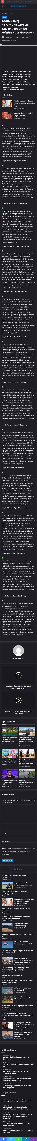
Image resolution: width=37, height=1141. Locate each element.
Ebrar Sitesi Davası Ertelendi (12, 975)
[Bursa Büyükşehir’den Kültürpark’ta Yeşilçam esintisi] (10, 731)
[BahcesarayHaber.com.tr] (18, 6)
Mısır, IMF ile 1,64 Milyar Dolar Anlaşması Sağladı (23, 943)
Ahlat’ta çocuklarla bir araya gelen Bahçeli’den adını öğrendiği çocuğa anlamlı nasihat (17, 1015)
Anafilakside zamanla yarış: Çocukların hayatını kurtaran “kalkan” (24, 103)
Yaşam (12, 13)
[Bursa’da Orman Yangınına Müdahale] (7, 999)
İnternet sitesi (6, 841)
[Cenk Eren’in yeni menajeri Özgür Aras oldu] (7, 115)
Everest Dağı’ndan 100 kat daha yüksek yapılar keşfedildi (23, 1034)
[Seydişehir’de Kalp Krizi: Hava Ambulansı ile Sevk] (7, 885)
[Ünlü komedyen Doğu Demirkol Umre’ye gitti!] (10, 773)
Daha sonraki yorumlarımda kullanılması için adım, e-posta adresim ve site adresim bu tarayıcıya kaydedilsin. (18, 851)
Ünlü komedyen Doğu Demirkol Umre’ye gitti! (9, 782)
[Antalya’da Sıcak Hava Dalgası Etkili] (7, 990)
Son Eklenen (18, 869)
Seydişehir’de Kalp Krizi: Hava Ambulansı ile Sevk (23, 884)
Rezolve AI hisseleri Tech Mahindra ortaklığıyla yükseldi (14, 893)
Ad (3, 826)
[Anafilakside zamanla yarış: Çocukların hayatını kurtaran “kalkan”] (7, 103)
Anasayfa (6, 13)
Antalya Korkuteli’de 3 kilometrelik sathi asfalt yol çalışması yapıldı (27, 740)
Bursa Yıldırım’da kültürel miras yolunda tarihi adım (26, 762)
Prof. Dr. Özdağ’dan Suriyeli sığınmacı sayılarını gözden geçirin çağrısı (15, 969)
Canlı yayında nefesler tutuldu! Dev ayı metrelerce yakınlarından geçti (24, 1025)
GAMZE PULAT (18, 658)
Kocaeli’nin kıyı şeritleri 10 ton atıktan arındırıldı (27, 782)
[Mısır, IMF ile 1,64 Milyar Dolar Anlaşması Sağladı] (7, 944)
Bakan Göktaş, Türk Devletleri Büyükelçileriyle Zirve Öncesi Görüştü (23, 960)
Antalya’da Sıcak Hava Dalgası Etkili (22, 989)
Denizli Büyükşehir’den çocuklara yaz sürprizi (10, 761)
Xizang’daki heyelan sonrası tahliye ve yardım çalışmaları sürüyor (16, 917)
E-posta (4, 834)
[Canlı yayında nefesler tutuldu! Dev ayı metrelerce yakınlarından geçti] (7, 1025)
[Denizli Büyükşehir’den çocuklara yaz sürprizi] (10, 753)
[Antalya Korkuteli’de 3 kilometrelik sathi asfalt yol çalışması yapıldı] (27, 731)
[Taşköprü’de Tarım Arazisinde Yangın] (7, 927)
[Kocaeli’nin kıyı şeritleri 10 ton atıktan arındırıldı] (27, 773)
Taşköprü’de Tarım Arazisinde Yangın (21, 925)
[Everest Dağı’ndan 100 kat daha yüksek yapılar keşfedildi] (7, 1035)
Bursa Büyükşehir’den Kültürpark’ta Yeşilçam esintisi (9, 740)
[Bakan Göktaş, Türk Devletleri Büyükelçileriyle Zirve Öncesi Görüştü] (7, 961)
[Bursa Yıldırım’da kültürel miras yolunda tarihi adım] (27, 753)
